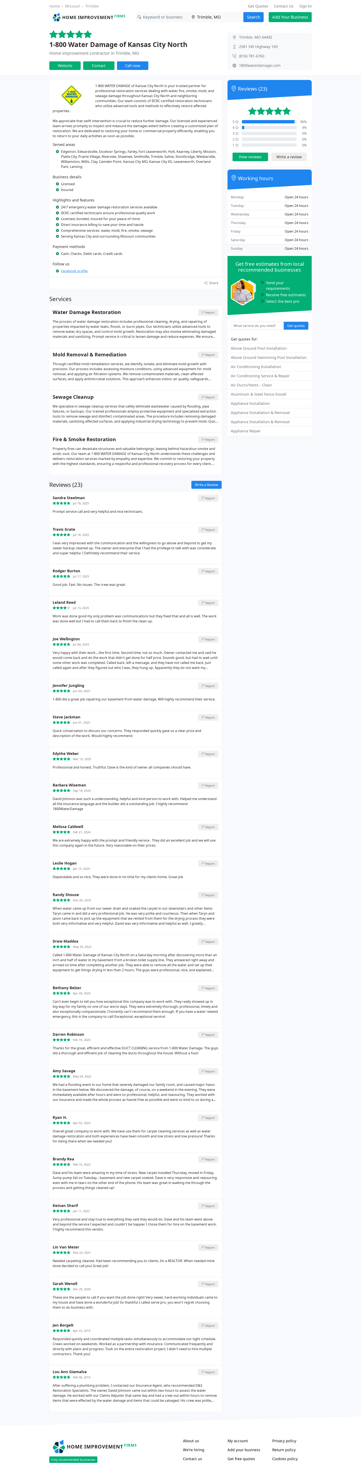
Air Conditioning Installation (256, 366)
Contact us (192, 1458)
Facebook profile (74, 271)
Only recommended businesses (73, 1460)
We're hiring (193, 1449)
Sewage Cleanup (73, 397)
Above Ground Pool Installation (259, 348)
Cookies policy (285, 1458)
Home (54, 6)
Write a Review (206, 484)
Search (253, 17)
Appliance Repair (246, 430)
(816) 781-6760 (251, 55)
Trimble (92, 6)
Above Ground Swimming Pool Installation (268, 357)
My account (238, 1440)
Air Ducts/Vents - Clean (251, 384)
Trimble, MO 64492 (255, 37)
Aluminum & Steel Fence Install (258, 394)
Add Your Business (290, 17)
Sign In (305, 6)
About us (191, 1440)
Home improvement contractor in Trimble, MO (94, 53)
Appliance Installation (250, 403)
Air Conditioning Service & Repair (260, 375)
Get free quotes (241, 1458)
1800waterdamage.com (260, 65)
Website (65, 65)
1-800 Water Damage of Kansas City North (118, 44)
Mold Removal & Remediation (90, 355)
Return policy (284, 1449)
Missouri (72, 6)
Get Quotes (258, 6)
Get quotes (296, 325)
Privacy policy (284, 1440)
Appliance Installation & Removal (260, 412)
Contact (99, 65)
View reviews (250, 156)
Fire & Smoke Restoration (84, 439)
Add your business (244, 1449)
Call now (132, 65)
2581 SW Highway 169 (258, 46)
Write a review (289, 156)
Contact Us (284, 6)
